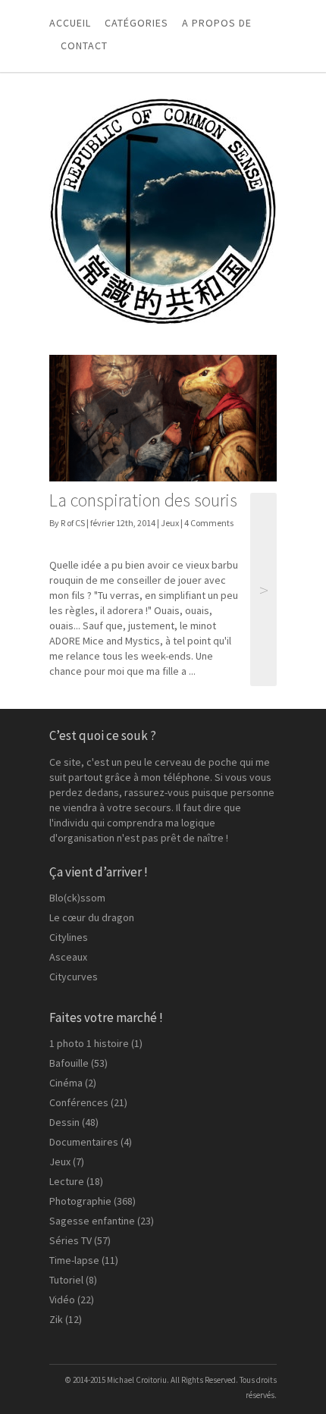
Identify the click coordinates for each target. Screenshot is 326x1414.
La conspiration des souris (143, 500)
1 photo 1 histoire (89, 1043)
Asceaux (68, 957)
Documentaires (83, 1142)
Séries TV (70, 1240)
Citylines (68, 937)
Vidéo (62, 1299)
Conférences (78, 1102)
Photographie (80, 1201)
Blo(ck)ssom (77, 898)
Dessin (64, 1122)
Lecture (66, 1181)
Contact (84, 45)
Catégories (136, 23)
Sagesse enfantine (92, 1220)
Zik (56, 1319)
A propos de (217, 23)
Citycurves (73, 976)
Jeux (170, 522)
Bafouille (69, 1063)
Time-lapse (74, 1260)
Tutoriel (66, 1280)
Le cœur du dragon (91, 917)
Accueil (70, 23)
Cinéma (66, 1083)
